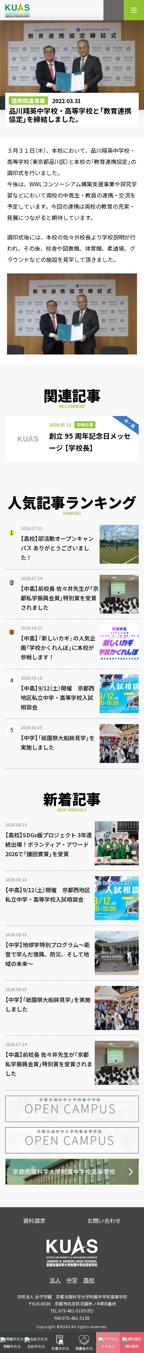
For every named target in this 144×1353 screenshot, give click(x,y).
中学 (72, 1280)
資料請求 (34, 1220)
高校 (88, 1280)
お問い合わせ (104, 1220)
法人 (55, 1280)
